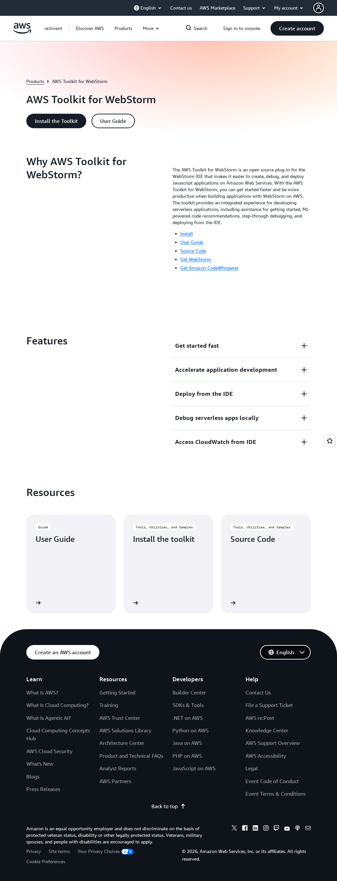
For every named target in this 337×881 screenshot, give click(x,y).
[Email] (308, 829)
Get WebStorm (196, 259)
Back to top (164, 806)
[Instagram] (266, 829)
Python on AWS (190, 730)
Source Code (193, 250)
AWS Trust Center (119, 718)
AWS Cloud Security (49, 751)
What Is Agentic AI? (48, 718)
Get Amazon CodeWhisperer (209, 268)
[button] (89, 28)
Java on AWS (187, 743)
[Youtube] (287, 829)
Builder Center (189, 692)
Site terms (59, 851)
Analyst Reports (117, 768)
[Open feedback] (330, 441)
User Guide (191, 242)
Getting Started (117, 692)
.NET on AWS (187, 718)
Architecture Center (121, 743)
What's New (39, 763)
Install (186, 233)
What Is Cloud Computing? (57, 705)
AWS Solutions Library (125, 730)
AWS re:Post (260, 718)
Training (108, 705)
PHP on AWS (187, 755)
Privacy (33, 851)
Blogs (32, 776)
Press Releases (43, 789)
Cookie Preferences (45, 861)
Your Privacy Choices (99, 851)
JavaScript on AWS (194, 768)
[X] (234, 829)
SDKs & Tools (188, 705)
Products (35, 81)
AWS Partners (115, 781)
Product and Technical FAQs (131, 755)
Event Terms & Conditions (276, 793)
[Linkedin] (255, 829)
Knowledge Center (267, 730)
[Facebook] (244, 829)
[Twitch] (276, 829)
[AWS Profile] (318, 8)
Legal (252, 768)
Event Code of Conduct (272, 781)
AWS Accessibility (266, 755)
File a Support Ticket (269, 705)
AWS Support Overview (273, 743)
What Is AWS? (42, 692)
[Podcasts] (297, 829)
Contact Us (258, 692)
